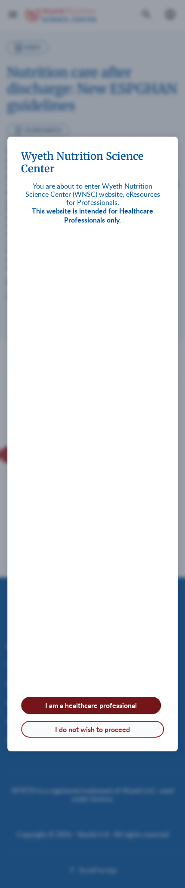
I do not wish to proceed (92, 729)
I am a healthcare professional (91, 705)
